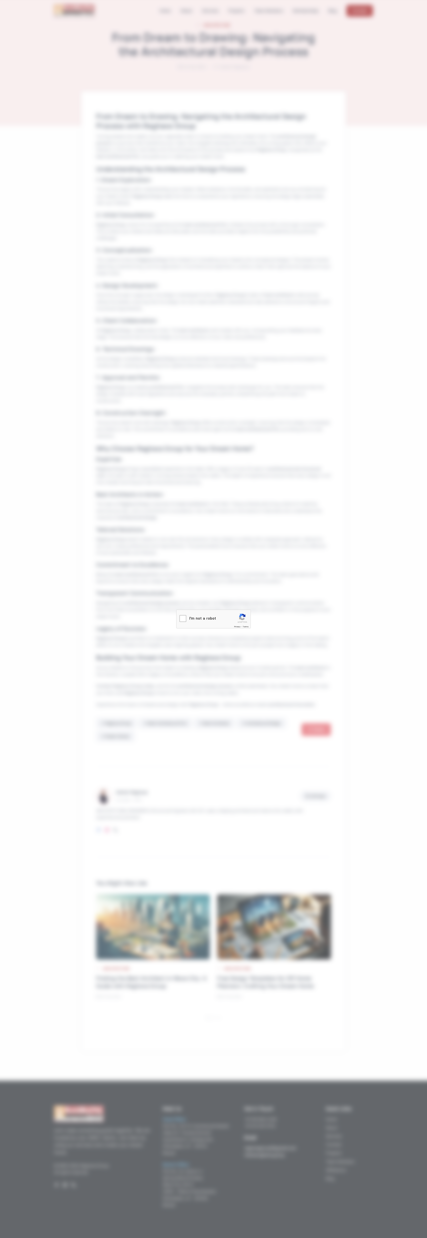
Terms (246, 627)
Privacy (237, 627)
